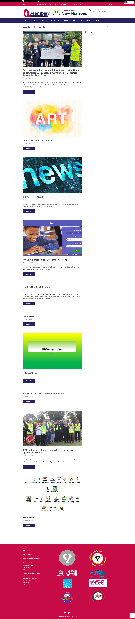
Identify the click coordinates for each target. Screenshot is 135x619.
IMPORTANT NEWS (33, 196)
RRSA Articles (30, 372)
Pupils (74, 20)
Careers (89, 20)
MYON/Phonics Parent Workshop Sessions (45, 259)
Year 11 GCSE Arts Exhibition (38, 140)
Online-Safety (99, 20)
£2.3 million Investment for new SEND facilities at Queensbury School (48, 451)
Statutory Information (30, 4)
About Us (32, 20)
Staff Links (42, 4)
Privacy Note (27, 554)
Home (24, 20)
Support (81, 20)
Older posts (26, 536)
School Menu (29, 316)
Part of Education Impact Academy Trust (33, 1)
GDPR (25, 550)
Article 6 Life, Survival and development (43, 393)
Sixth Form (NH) (55, 20)
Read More (29, 92)
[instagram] (111, 4)
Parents (66, 20)
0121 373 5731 (97, 9)
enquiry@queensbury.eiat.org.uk (101, 11)
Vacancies (50, 4)
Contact (57, 4)
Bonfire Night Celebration (36, 287)
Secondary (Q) (43, 20)
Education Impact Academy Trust (71, 4)
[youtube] (109, 4)
